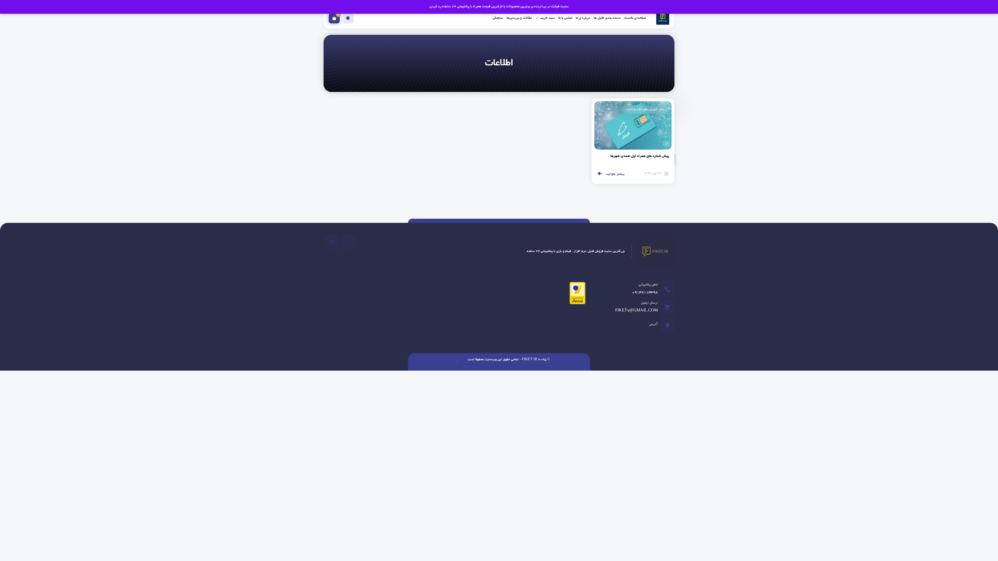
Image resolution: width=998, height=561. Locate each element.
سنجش (498, 18)
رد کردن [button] (435, 7)
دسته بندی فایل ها (607, 18)
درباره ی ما (583, 18)
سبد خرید (547, 18)
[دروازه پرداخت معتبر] (576, 295)
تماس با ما (565, 18)
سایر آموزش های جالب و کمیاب (644, 109)
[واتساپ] (332, 241)
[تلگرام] (348, 241)
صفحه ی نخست (635, 18)
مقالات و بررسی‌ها (519, 18)
